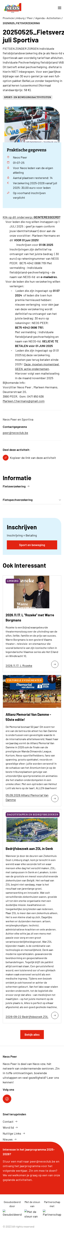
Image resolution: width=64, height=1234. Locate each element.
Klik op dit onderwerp (31, 217)
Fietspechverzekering (18, 500)
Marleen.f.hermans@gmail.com (24, 401)
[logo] (13, 8)
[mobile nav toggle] (58, 8)
